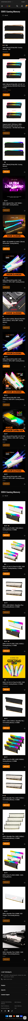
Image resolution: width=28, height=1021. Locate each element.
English (23, 1)
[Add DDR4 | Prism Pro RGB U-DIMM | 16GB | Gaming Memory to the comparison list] (24, 883)
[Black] (3, 162)
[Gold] (3, 45)
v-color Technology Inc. (12, 1018)
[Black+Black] (3, 564)
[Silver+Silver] (8, 564)
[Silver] (6, 200)
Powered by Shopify (19, 1018)
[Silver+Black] (6, 564)
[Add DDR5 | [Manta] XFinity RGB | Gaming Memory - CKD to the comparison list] (24, 55)
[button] (2, 6)
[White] (6, 45)
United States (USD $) (6, 1)
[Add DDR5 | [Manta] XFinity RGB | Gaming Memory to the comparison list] (24, 172)
